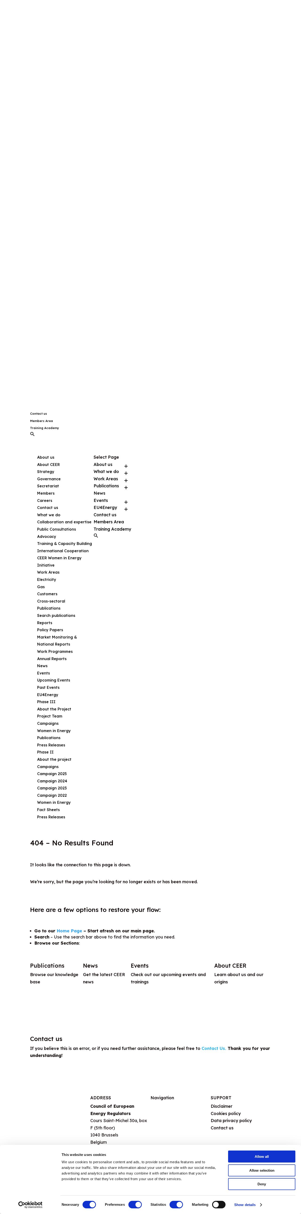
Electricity (46, 579)
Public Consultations (56, 529)
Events (101, 500)
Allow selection (261, 1170)
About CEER (48, 464)
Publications (48, 737)
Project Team (49, 716)
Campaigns (48, 723)
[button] (32, 435)
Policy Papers (50, 629)
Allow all (262, 1157)
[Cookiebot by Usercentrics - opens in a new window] (30, 1204)
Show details (245, 1205)
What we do (162, 1117)
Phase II (45, 752)
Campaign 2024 (52, 781)
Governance (49, 479)
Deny (261, 1184)
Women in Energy (54, 730)
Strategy (45, 471)
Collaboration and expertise (64, 522)
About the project (54, 759)
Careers (44, 500)
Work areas (162, 1129)
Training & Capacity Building (64, 543)
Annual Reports (52, 658)
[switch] (135, 1204)
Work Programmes (55, 651)
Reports (44, 622)
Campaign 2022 (52, 795)
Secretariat (48, 486)
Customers (47, 593)
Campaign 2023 (52, 788)
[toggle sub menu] (126, 464)
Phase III (46, 701)
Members (46, 493)
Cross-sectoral (51, 601)
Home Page (69, 931)
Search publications (56, 615)
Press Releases (51, 745)
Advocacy (46, 536)
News (42, 665)
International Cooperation (63, 550)
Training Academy (44, 428)
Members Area (41, 421)
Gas (41, 586)
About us (159, 1106)
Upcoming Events (53, 680)
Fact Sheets (48, 809)
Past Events (48, 687)
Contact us (38, 413)
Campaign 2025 (52, 773)
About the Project (54, 709)
